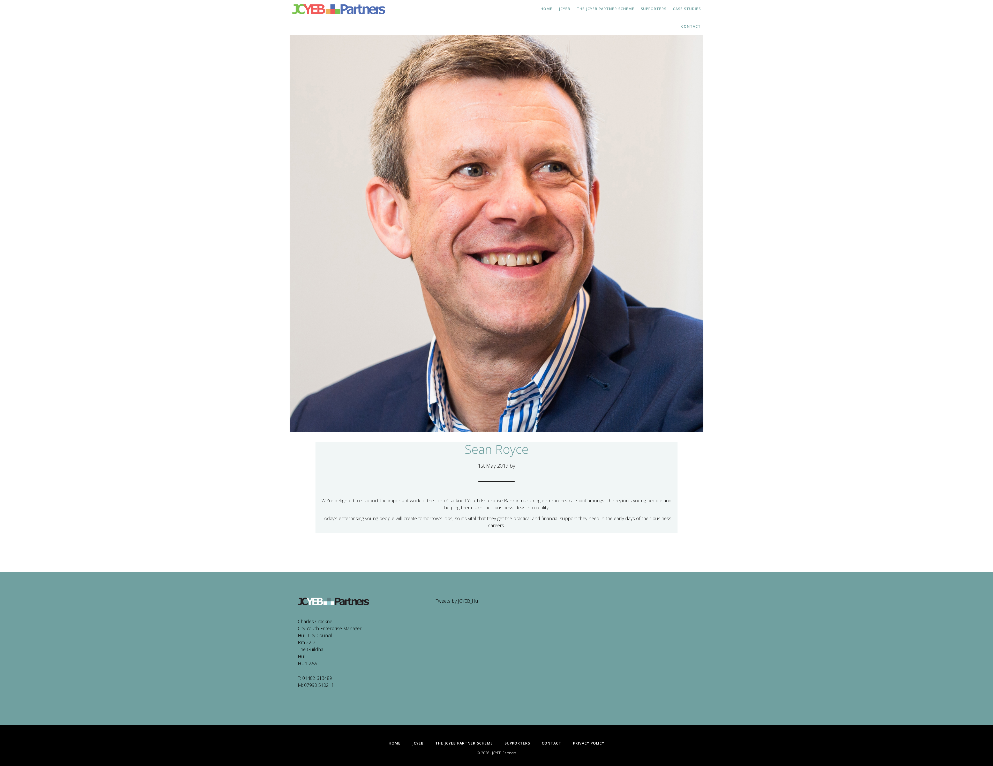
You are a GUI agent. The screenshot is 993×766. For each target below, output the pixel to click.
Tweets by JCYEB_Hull (458, 601)
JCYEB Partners (338, 9)
